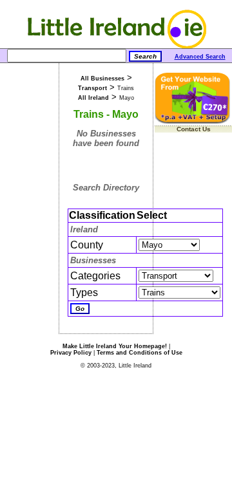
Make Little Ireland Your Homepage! (115, 346)
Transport (92, 88)
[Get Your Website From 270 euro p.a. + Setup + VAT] (193, 121)
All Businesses (102, 78)
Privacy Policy (71, 352)
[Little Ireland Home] (116, 46)
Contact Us (194, 129)
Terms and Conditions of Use (139, 352)
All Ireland (93, 98)
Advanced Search (200, 56)
